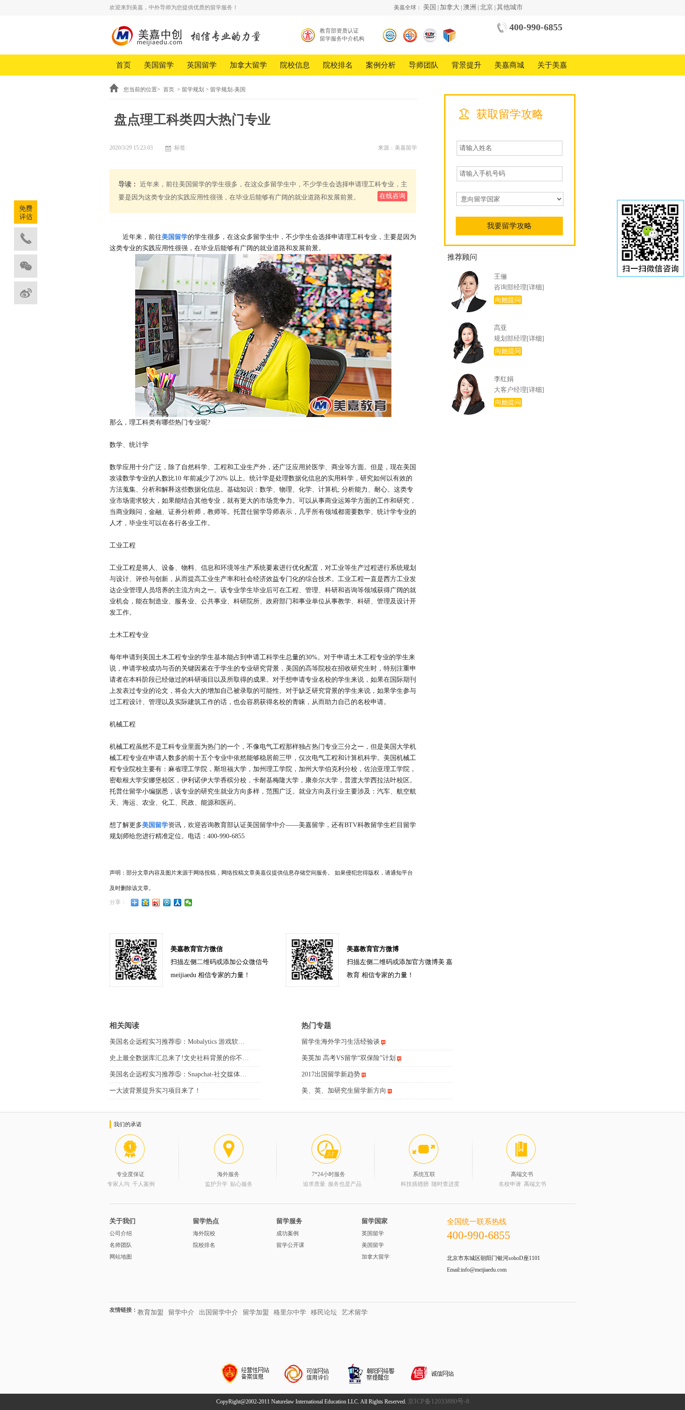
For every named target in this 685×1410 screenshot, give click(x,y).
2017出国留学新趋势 (330, 1074)
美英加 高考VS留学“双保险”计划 (348, 1057)
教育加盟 (150, 1312)
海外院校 (204, 1233)
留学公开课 (290, 1245)
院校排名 (338, 65)
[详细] (535, 287)
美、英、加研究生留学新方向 (343, 1090)
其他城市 (510, 7)
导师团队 (423, 65)
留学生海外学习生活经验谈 (340, 1041)
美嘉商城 (509, 65)
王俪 (500, 276)
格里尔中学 (290, 1312)
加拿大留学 (248, 65)
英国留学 (202, 65)
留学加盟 (256, 1312)
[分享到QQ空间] (146, 902)
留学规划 (193, 89)
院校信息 (295, 65)
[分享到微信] (188, 902)
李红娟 (504, 379)
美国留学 (159, 65)
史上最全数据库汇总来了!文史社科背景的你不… (179, 1057)
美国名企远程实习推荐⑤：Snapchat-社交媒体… (178, 1074)
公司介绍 (121, 1233)
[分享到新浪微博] (156, 902)
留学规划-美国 (228, 89)
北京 (486, 7)
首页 (123, 65)
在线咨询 (392, 195)
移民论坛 (324, 1312)
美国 (429, 7)
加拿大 (449, 7)
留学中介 (181, 1312)
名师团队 (121, 1245)
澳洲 (469, 7)
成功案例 (287, 1233)
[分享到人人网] (178, 902)
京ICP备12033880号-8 (438, 1401)
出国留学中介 (218, 1312)
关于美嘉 (552, 65)
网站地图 (121, 1256)
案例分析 (381, 65)
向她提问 (508, 299)
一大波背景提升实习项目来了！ (155, 1090)
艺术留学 (355, 1312)
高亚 (500, 327)
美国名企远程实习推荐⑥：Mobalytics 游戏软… (177, 1041)
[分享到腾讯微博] (167, 902)
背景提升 (466, 65)
